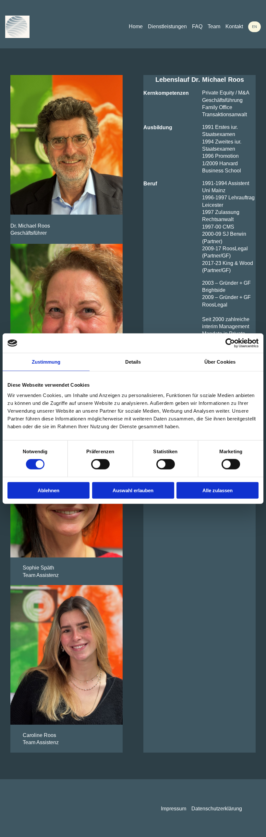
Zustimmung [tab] (46, 362)
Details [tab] (133, 362)
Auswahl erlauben (133, 490)
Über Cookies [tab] (220, 362)
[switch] (100, 464)
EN (254, 27)
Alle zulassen (217, 490)
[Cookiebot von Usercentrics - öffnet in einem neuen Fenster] (230, 343)
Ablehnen (48, 490)
